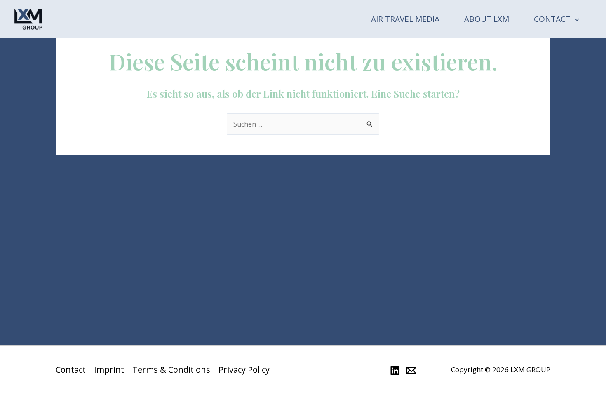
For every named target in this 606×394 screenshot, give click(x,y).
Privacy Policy (244, 369)
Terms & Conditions (171, 369)
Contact (552, 19)
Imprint (109, 369)
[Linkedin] (395, 370)
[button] (575, 19)
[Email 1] (411, 370)
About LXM (486, 19)
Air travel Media (405, 19)
